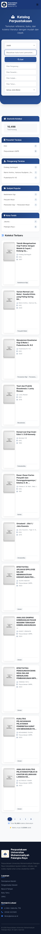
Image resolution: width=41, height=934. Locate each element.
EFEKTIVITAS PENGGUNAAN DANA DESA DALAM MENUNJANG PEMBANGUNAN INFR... (27, 673)
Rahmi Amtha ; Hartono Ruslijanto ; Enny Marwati (19, 172)
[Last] (31, 819)
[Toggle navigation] (37, 4)
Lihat (10, 263)
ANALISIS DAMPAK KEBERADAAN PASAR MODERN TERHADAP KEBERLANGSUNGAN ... (26, 623)
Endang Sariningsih (11, 167)
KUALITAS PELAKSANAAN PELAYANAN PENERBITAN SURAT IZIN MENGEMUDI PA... (27, 724)
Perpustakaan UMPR (11, 151)
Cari (21, 59)
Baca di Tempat (7, 889)
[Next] (25, 819)
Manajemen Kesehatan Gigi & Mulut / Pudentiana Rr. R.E (27, 342)
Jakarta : (7, 221)
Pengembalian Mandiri (9, 885)
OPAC (3, 897)
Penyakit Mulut (9, 199)
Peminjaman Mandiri (8, 881)
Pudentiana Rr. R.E (10, 177)
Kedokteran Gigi (9, 194)
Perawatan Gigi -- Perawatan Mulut (17, 205)
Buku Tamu (5, 893)
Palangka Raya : (9, 227)
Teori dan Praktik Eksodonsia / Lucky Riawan (25, 388)
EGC (5, 146)
